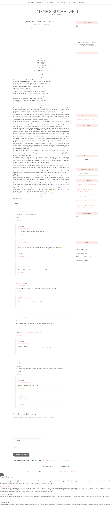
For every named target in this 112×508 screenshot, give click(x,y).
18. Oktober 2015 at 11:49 (24, 244)
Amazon (94, 119)
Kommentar (16, 420)
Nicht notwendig (5, 502)
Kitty (16, 361)
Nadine (20, 226)
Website (15, 447)
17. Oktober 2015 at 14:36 (22, 211)
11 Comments (45, 24)
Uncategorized (23, 198)
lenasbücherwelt (19, 283)
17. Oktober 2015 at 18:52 (24, 299)
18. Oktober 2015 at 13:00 (22, 317)
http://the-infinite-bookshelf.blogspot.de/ (30, 332)
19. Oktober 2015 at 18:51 (24, 398)
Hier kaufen (45, 70)
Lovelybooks (87, 119)
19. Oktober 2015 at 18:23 (21, 363)
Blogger (80, 119)
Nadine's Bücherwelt (56, 12)
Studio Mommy (56, 466)
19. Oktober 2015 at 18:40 (24, 382)
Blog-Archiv (87, 159)
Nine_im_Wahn (19, 210)
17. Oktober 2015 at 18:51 (24, 228)
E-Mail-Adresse (17, 440)
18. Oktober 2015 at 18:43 (24, 343)
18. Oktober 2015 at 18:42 (24, 266)
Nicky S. (17, 315)
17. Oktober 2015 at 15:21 (21, 285)
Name (15, 434)
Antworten (18, 220)
